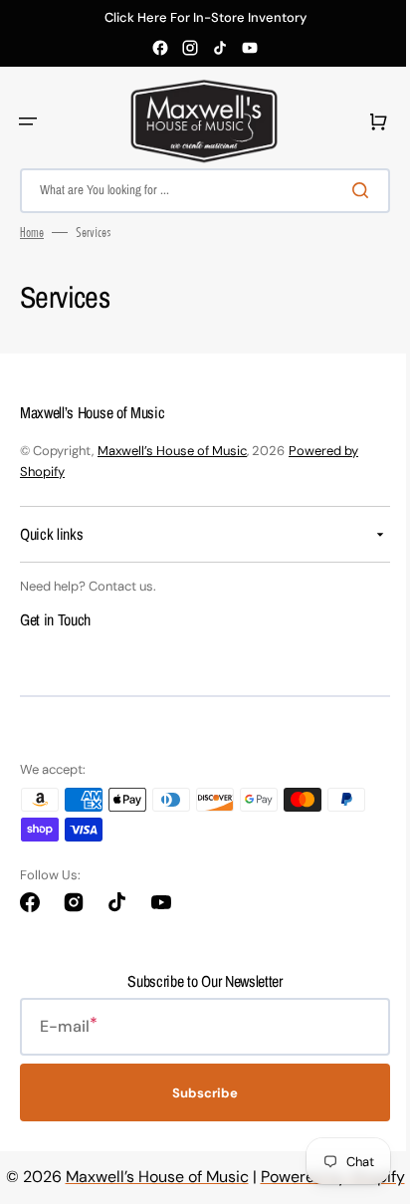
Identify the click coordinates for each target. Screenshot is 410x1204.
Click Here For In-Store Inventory (205, 18)
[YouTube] (250, 48)
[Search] (349, 190)
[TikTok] (220, 48)
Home (32, 232)
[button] (28, 121)
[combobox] (197, 190)
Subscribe (198, 1092)
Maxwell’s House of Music (172, 450)
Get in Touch (55, 619)
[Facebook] (160, 48)
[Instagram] (190, 48)
